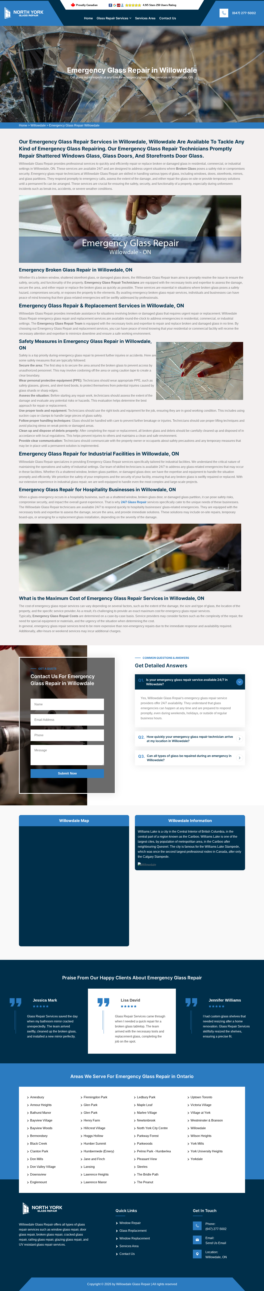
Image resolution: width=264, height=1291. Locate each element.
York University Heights (207, 1151)
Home (88, 18)
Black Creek (38, 1143)
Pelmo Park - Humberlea (154, 1151)
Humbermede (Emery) (99, 1151)
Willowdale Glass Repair (133, 1284)
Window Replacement (134, 1238)
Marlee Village (147, 1112)
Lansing (89, 1166)
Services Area (145, 18)
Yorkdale (197, 1159)
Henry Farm (92, 1120)
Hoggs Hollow (93, 1135)
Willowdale (38, 125)
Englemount (38, 1182)
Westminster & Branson (207, 1120)
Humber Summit (95, 1143)
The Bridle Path (147, 1174)
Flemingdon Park (95, 1097)
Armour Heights (41, 1105)
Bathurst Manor (40, 1112)
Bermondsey (39, 1135)
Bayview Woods (41, 1128)
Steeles (142, 1166)
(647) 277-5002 (244, 13)
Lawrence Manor (95, 1182)
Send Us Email (215, 1243)
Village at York (200, 1112)
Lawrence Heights (96, 1174)
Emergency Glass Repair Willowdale (74, 125)
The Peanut (145, 1182)
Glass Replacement (132, 1230)
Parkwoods (144, 1143)
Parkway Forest (147, 1135)
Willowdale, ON (216, 1257)
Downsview (38, 1174)
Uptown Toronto (201, 1097)
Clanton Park (39, 1151)
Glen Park (90, 1105)
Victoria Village (201, 1105)
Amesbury (37, 1097)
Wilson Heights (201, 1135)
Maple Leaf (144, 1105)
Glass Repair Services (112, 18)
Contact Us (167, 18)
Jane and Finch (94, 1159)
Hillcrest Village (94, 1128)
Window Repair (130, 1223)
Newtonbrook (146, 1120)
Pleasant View (147, 1159)
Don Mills (36, 1159)
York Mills (197, 1143)
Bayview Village (41, 1120)
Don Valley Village (43, 1166)
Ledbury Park (146, 1097)
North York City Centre (152, 1128)
